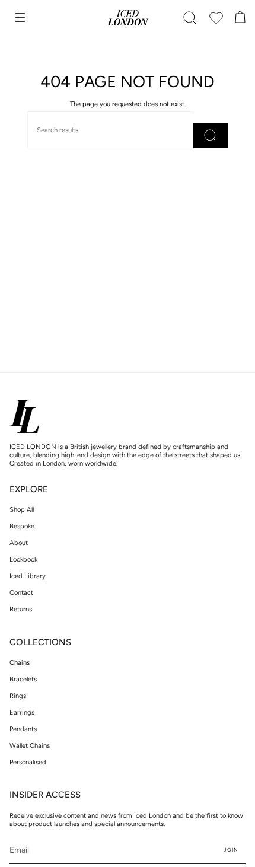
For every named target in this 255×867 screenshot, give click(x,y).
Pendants (23, 729)
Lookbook (23, 559)
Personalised (27, 762)
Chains (19, 662)
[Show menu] (21, 17)
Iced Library (27, 576)
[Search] (210, 135)
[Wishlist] (216, 17)
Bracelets (23, 679)
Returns (20, 609)
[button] (189, 17)
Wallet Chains (29, 745)
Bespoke (21, 526)
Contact (21, 592)
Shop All (21, 509)
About (18, 542)
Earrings (21, 712)
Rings (17, 695)
